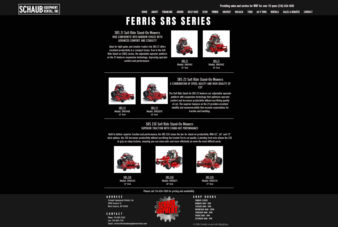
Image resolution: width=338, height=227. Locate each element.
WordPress (223, 224)
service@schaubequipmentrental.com (130, 223)
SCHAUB (31, 9)
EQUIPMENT (51, 7)
